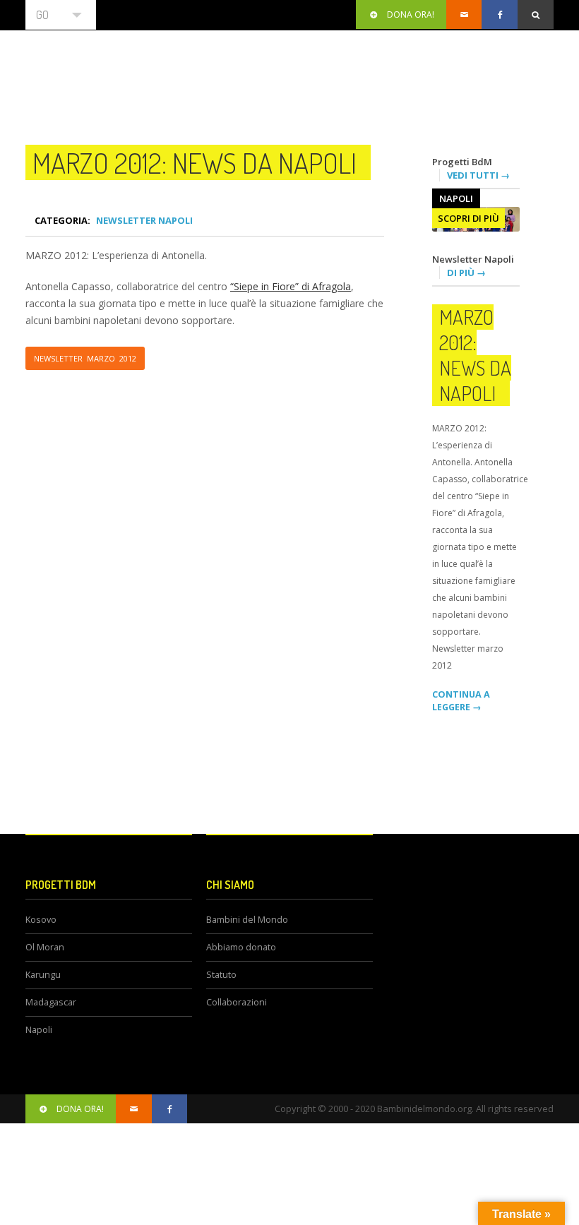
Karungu (43, 975)
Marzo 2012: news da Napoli (194, 162)
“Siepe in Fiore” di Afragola (290, 286)
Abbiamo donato (241, 947)
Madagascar (50, 1002)
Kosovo (40, 920)
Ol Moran (44, 947)
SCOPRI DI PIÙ (468, 218)
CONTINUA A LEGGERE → (461, 700)
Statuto (221, 975)
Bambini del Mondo (247, 920)
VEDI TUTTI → (478, 175)
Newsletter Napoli (144, 220)
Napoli (456, 198)
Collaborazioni (236, 1002)
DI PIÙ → (466, 272)
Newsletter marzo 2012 (85, 358)
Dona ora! (410, 14)
